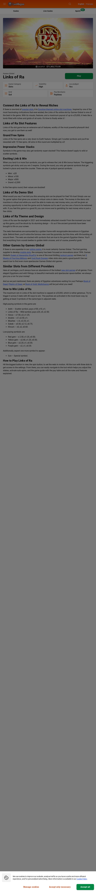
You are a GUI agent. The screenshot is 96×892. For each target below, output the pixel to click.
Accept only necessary (60, 887)
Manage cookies (31, 887)
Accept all (85, 887)
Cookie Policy (81, 879)
